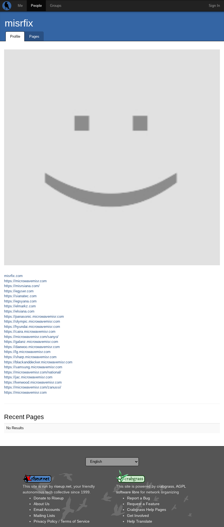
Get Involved (138, 515)
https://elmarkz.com (20, 306)
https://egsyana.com (20, 301)
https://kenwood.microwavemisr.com (33, 382)
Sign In (214, 6)
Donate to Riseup (49, 498)
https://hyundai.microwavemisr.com (32, 327)
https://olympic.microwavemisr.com (32, 321)
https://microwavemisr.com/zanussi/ (32, 387)
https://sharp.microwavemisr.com (30, 357)
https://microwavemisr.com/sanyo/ (31, 337)
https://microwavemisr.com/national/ (32, 372)
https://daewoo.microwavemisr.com (32, 347)
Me (20, 6)
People (36, 6)
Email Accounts (47, 509)
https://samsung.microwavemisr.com (33, 367)
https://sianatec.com (20, 296)
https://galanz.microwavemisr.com (31, 342)
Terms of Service (75, 521)
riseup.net (62, 486)
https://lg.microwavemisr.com (27, 352)
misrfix (19, 23)
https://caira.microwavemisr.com (29, 331)
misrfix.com (13, 276)
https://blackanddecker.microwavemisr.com (38, 362)
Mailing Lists (44, 515)
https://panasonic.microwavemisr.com (34, 316)
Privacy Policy (45, 521)
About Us (41, 504)
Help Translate (139, 521)
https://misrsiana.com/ (22, 286)
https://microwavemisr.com (25, 281)
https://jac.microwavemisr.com (28, 377)
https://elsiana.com (19, 311)
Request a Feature (143, 504)
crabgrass (165, 486)
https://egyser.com (19, 291)
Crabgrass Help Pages (146, 509)
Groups (55, 6)
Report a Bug (138, 498)
